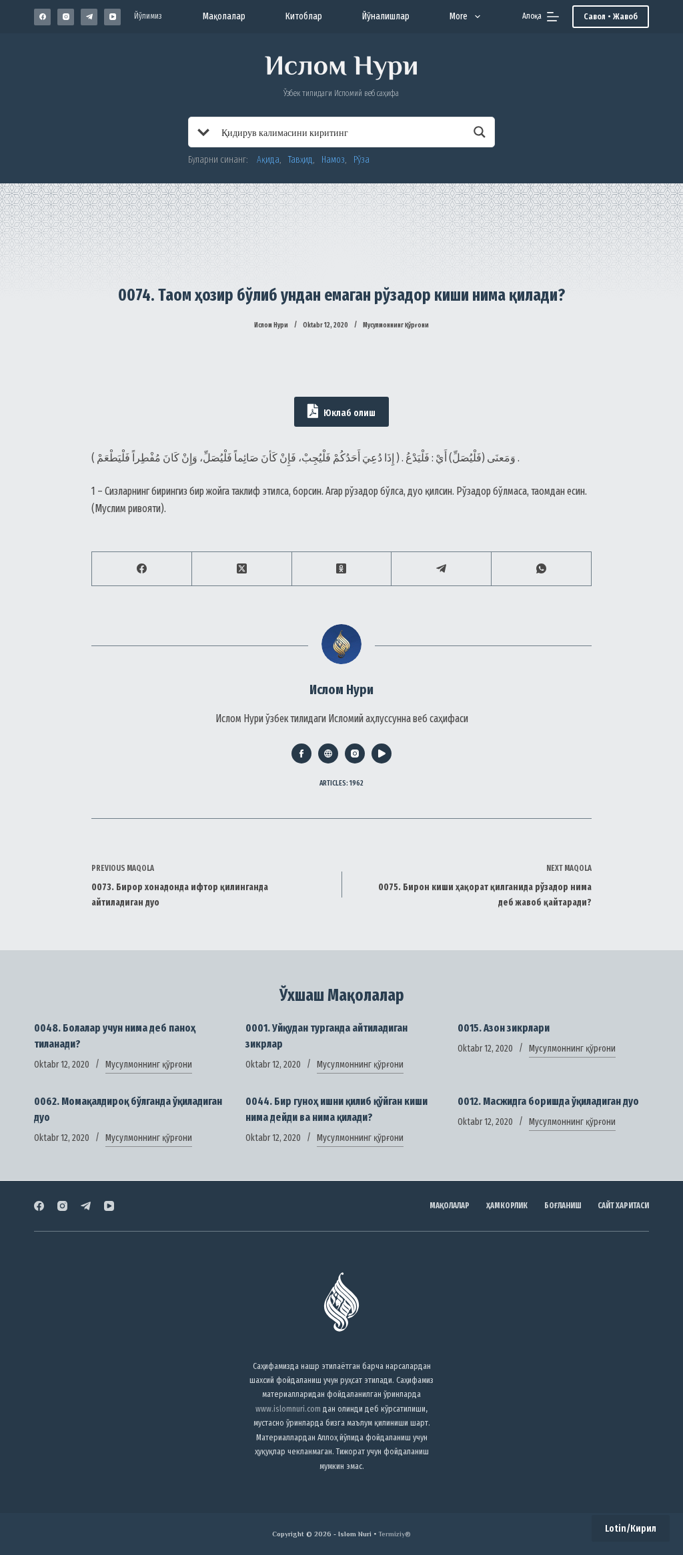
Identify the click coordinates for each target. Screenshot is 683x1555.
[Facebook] (42, 17)
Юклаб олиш (348, 413)
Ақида (268, 159)
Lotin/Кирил (630, 1528)
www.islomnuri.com (288, 1409)
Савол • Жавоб (611, 16)
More (459, 16)
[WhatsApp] (542, 569)
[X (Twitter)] (242, 569)
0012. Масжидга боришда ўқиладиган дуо (548, 1101)
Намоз (333, 159)
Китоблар (303, 16)
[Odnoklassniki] (342, 569)
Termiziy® (394, 1534)
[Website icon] (328, 753)
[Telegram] (89, 17)
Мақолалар (224, 16)
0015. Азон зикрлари (504, 1028)
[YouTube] (112, 17)
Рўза (362, 159)
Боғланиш (562, 1205)
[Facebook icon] (301, 753)
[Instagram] (65, 17)
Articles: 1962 (341, 783)
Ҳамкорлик (507, 1205)
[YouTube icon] (382, 753)
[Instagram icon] (355, 753)
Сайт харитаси (623, 1205)
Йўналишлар (386, 16)
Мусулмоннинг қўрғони (396, 325)
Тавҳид (300, 159)
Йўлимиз (148, 16)
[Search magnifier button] (479, 132)
